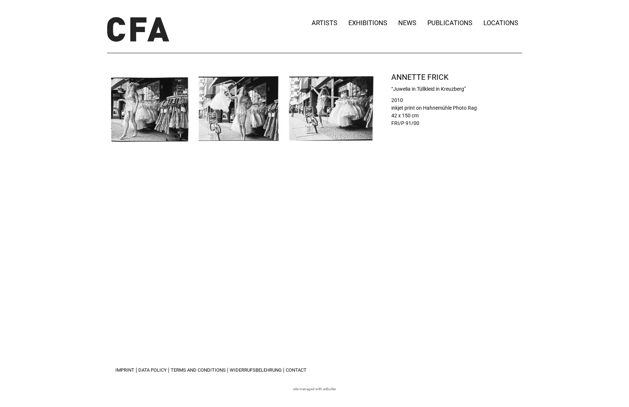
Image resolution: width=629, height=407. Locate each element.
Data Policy (152, 370)
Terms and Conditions (198, 370)
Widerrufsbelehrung (256, 370)
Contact (296, 370)
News (407, 23)
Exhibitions (367, 23)
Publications (449, 23)
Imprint (124, 370)
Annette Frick (419, 77)
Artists (324, 23)
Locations (500, 23)
